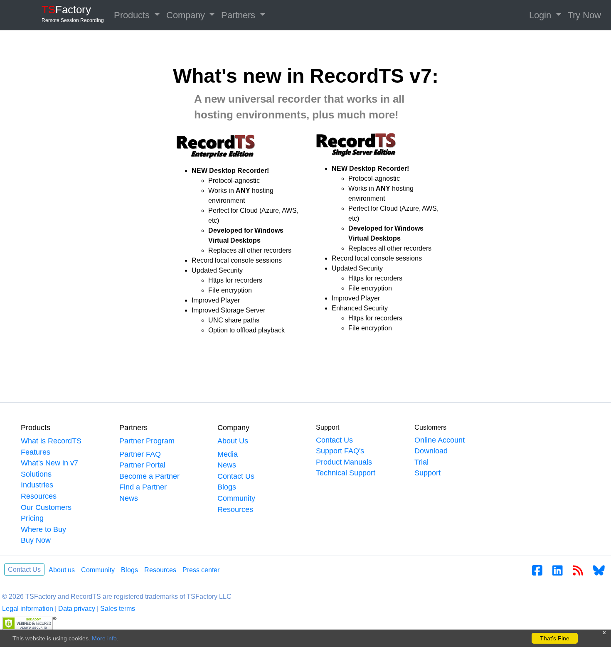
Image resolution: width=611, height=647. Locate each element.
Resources (39, 496)
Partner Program (147, 441)
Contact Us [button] (24, 569)
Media (227, 454)
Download (431, 451)
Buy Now (36, 540)
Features (35, 452)
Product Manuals (344, 462)
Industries (37, 485)
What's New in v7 (49, 463)
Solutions (36, 474)
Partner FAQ (140, 454)
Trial (421, 462)
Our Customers (46, 507)
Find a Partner (143, 487)
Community (236, 498)
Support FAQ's (340, 451)
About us (62, 569)
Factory (73, 13)
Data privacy (76, 608)
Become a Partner (149, 476)
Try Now (584, 15)
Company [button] (186, 15)
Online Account (439, 440)
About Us (232, 441)
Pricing (32, 518)
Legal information (27, 608)
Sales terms (117, 608)
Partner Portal (142, 465)
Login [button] (541, 15)
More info (104, 638)
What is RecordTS (51, 441)
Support (427, 473)
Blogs (226, 487)
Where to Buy (43, 529)
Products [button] (133, 15)
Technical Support (345, 473)
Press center (200, 569)
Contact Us (235, 476)
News (128, 498)
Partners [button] (239, 15)
